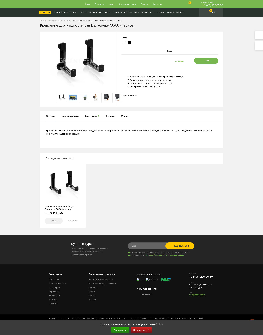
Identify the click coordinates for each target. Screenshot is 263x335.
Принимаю (120, 329)
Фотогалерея (54, 296)
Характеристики (129, 95)
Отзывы (92, 296)
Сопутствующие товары (170, 13)
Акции (112, 4)
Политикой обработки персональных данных (165, 255)
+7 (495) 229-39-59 (212, 5)
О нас (87, 4)
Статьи (92, 292)
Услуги (44, 13)
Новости (92, 300)
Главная (51, 4)
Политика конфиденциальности (102, 284)
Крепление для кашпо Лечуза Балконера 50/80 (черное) (59, 207)
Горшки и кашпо (121, 13)
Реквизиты (53, 304)
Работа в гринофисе (58, 284)
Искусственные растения (94, 13)
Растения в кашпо (143, 13)
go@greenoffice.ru (197, 295)
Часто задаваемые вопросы (101, 280)
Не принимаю (141, 329)
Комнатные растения (65, 13)
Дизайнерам (54, 288)
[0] (187, 4)
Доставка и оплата (127, 4)
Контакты (157, 4)
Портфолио (100, 4)
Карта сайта (94, 288)
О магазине (54, 280)
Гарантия (145, 4)
